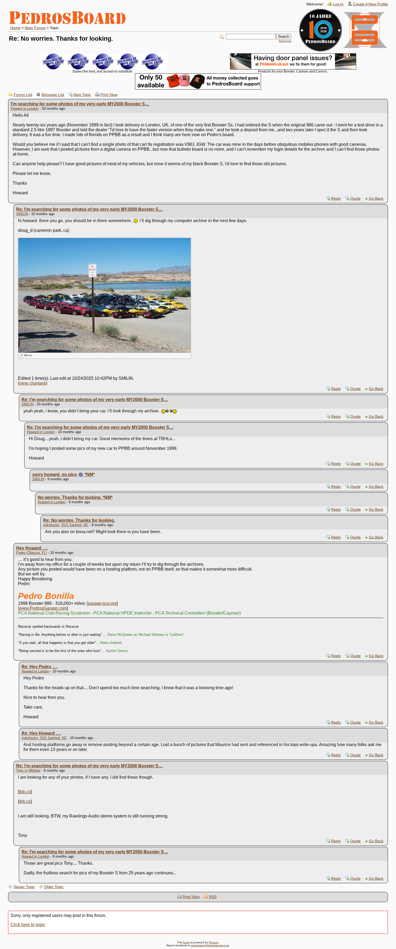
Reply (336, 198)
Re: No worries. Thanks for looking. (79, 520)
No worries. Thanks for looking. (75, 497)
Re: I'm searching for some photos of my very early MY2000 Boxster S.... (89, 209)
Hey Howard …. (32, 548)
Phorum (213, 942)
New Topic (82, 95)
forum (186, 942)
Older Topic (54, 887)
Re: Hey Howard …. (41, 733)
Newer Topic (24, 887)
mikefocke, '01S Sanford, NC (65, 525)
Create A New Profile (370, 4)
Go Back (376, 198)
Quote (355, 198)
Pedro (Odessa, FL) (31, 553)
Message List (52, 95)
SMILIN (22, 214)
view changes (32, 383)
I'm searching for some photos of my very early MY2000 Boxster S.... (80, 104)
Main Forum (35, 28)
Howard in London (25, 108)
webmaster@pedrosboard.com (210, 945)
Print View (108, 95)
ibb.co (28, 355)
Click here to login (28, 924)
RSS (213, 897)
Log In (338, 4)
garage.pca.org (102, 603)
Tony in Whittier (28, 770)
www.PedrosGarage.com (43, 608)
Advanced (285, 40)
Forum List (23, 95)
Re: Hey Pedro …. (40, 666)
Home (15, 28)
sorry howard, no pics (63, 474)
